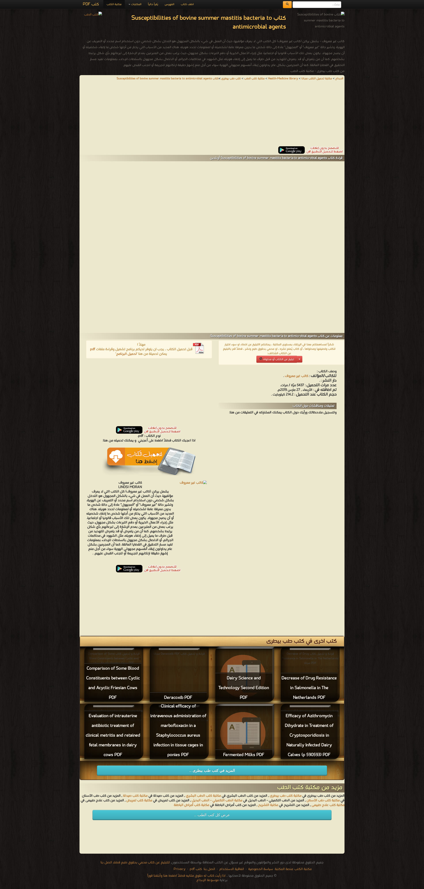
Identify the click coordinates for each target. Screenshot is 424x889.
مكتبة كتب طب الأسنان (323, 800)
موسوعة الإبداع (208, 880)
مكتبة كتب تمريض (139, 800)
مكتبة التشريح (268, 805)
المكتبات (135, 4)
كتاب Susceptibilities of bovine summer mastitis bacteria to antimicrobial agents (168, 78)
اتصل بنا (209, 869)
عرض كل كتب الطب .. (212, 815)
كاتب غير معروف (296, 376)
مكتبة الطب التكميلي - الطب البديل (217, 800)
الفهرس (169, 4)
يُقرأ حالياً (153, 4)
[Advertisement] (212, 115)
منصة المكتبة (284, 869)
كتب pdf (196, 869)
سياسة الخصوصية (260, 869)
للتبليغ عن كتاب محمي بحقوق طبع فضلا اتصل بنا (135, 862)
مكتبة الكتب (114, 4)
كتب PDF (91, 4)
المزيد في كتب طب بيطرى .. (212, 770)
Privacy (180, 869)
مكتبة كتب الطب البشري (203, 796)
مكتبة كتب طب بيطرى (285, 796)
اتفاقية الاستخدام (231, 869)
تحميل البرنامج (126, 354)
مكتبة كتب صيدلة (135, 796)
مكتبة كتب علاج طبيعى (328, 805)
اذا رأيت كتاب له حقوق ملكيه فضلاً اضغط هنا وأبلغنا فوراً (186, 876)
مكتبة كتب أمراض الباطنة (191, 805)
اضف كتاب (187, 4)
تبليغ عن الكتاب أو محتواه (278, 359)
